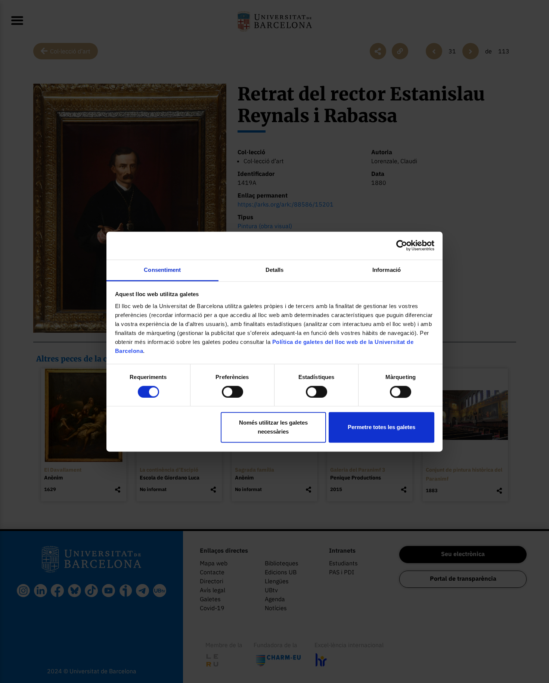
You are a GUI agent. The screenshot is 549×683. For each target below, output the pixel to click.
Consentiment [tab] (162, 270)
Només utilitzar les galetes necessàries (273, 427)
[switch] (232, 392)
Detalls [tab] (275, 270)
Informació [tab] (386, 270)
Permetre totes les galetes (381, 427)
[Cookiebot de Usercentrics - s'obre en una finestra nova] (401, 245)
